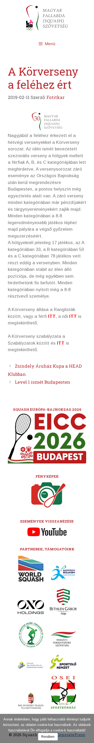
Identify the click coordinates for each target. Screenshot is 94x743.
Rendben (48, 737)
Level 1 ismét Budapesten (42, 382)
